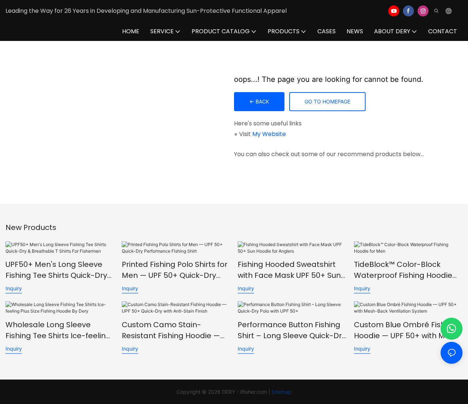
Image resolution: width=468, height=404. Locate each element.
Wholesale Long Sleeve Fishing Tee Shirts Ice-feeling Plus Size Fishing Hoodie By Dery (58, 330)
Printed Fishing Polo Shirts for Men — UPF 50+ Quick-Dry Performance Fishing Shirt (174, 270)
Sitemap (281, 392)
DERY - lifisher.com (244, 392)
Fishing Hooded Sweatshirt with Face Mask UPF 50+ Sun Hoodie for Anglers (289, 270)
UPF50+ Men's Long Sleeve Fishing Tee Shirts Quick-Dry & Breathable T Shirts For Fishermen (56, 270)
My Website (269, 134)
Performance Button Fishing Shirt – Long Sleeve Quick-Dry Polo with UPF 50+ (292, 330)
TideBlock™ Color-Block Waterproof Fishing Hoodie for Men (403, 270)
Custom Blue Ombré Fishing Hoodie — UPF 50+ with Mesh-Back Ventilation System (408, 330)
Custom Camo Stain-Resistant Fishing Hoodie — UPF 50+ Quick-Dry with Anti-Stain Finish (174, 330)
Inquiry (13, 288)
